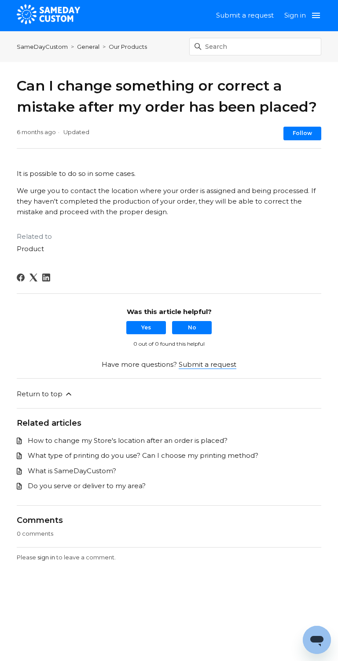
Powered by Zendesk (300, 653)
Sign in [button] (295, 15)
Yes (146, 327)
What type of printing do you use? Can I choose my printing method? (143, 455)
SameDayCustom (42, 46)
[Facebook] (21, 277)
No (192, 327)
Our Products (128, 46)
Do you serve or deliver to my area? (87, 486)
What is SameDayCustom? (72, 471)
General (88, 46)
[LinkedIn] (46, 277)
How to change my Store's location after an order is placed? (128, 440)
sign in (46, 557)
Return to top (40, 394)
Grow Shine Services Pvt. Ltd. (203, 619)
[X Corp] (33, 277)
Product (30, 249)
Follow (302, 133)
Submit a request (245, 15)
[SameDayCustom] (48, 15)
